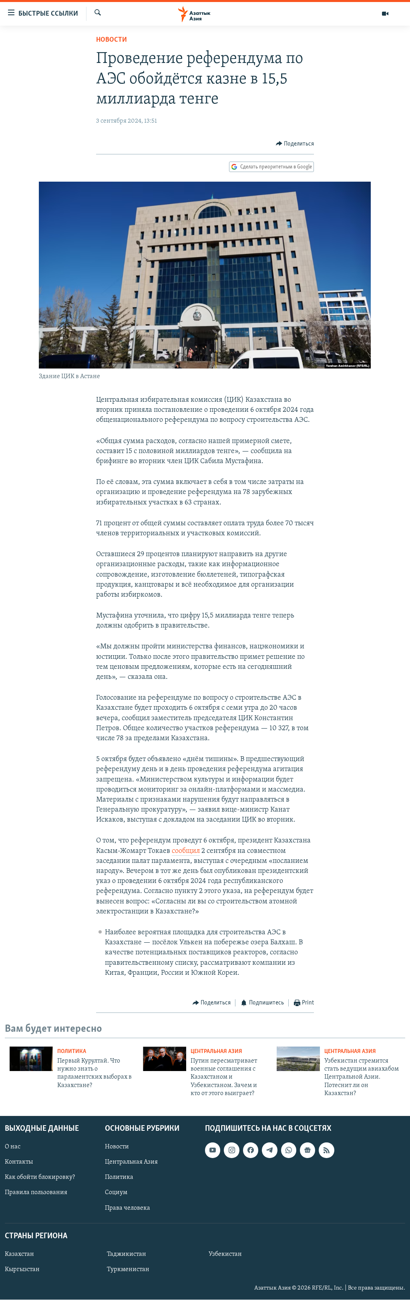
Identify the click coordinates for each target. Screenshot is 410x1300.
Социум (116, 1193)
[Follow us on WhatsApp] (288, 1150)
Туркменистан (128, 1269)
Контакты (19, 1162)
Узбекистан (225, 1254)
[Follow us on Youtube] (212, 1150)
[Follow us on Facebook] (250, 1150)
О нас (12, 1147)
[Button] (295, 144)
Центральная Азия (216, 1052)
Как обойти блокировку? (40, 1177)
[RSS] (326, 1150)
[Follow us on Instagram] (231, 1150)
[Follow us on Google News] (307, 1150)
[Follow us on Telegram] (269, 1150)
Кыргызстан (22, 1269)
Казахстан (19, 1254)
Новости (111, 40)
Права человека (127, 1208)
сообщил (186, 851)
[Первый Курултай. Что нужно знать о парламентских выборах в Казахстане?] (31, 1059)
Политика (71, 1052)
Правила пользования (36, 1193)
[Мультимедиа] (385, 13)
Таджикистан (126, 1254)
